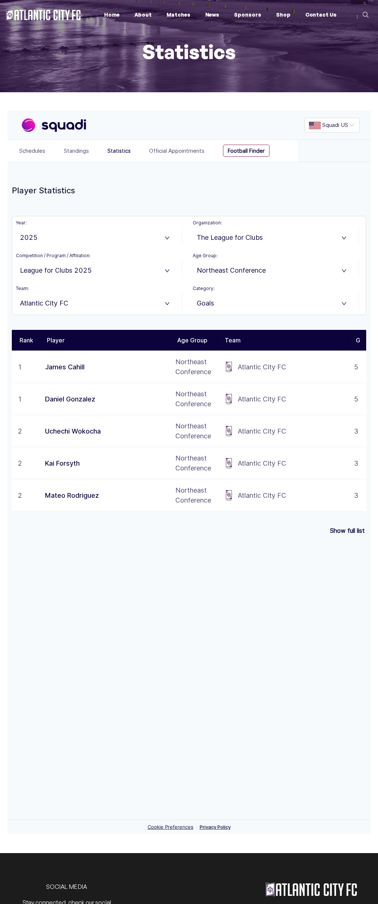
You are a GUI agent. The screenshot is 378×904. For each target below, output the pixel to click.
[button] (143, 15)
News (212, 14)
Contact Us (321, 14)
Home (112, 14)
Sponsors (247, 14)
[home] (43, 15)
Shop (283, 14)
